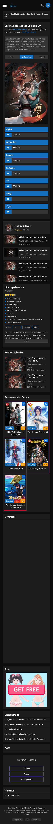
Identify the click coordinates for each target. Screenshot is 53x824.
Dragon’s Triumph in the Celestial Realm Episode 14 (25, 739)
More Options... (26, 780)
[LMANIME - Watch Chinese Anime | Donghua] (13, 7)
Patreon (26, 769)
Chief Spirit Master (29, 32)
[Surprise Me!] (48, 5)
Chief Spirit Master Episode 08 (36, 359)
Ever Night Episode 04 (13, 729)
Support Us (17, 820)
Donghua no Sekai (12, 795)
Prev (11, 57)
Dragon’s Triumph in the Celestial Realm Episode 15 (25, 720)
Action (8, 327)
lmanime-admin (20, 30)
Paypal (26, 774)
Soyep (15, 304)
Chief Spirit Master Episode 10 (36, 376)
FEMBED (16, 135)
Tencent (18, 301)
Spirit (35, 327)
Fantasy (27, 327)
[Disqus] (26, 555)
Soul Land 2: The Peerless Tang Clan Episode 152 (24, 724)
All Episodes (26, 57)
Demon (17, 327)
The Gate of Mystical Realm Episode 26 (20, 734)
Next (42, 57)
